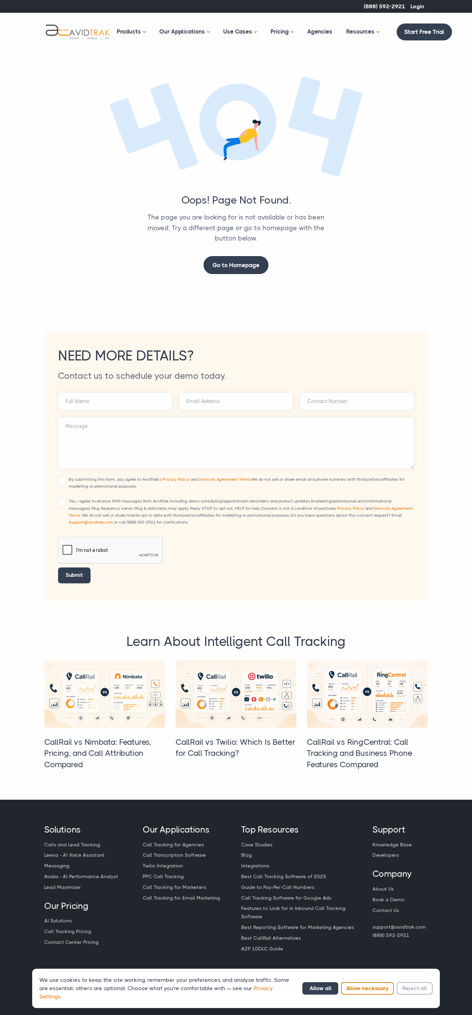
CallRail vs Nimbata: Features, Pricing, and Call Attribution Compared (97, 753)
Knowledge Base (392, 844)
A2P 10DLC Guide (262, 948)
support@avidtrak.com (399, 927)
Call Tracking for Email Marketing (181, 898)
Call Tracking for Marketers (174, 887)
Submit (74, 575)
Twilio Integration (163, 865)
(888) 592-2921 (384, 6)
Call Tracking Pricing (67, 931)
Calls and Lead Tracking (72, 844)
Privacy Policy (175, 479)
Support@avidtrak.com (91, 522)
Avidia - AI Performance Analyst (81, 876)
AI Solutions (58, 920)
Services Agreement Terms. (225, 479)
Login (417, 6)
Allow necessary (367, 988)
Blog (246, 855)
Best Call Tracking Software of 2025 (283, 876)
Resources (360, 31)
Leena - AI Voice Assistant (74, 855)
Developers (385, 855)
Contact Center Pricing (71, 942)
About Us (383, 889)
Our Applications (182, 31)
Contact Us (385, 910)
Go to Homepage (236, 265)
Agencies (319, 31)
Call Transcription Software (174, 855)
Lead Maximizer (62, 887)
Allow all (320, 988)
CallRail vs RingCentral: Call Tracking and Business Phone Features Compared (360, 753)
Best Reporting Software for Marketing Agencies (297, 927)
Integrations (255, 865)
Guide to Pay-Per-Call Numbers (277, 887)
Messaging (56, 865)
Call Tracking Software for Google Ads (286, 898)
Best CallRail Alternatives (271, 938)
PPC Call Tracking (163, 876)
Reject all (415, 988)
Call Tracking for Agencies (173, 844)
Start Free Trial (424, 31)
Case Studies (257, 844)
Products (129, 31)
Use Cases (237, 31)
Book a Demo (388, 899)
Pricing (280, 31)
